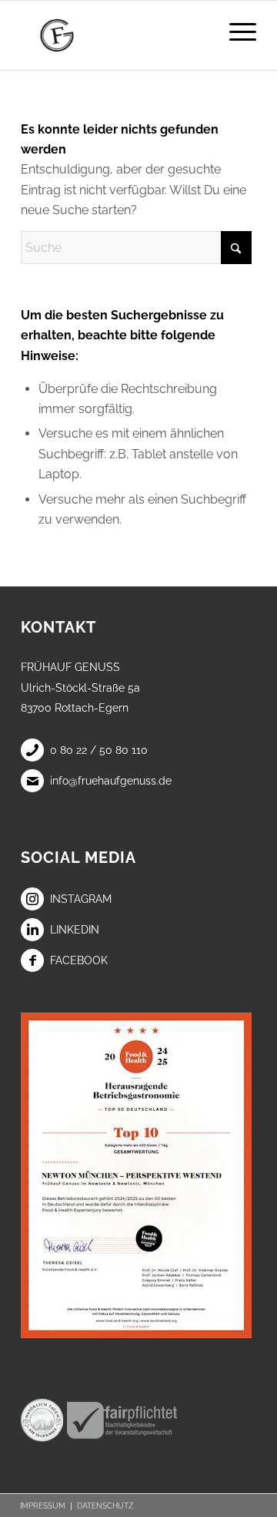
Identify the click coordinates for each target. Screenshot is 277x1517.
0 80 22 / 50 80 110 (99, 750)
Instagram (81, 899)
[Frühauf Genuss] (115, 35)
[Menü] (235, 31)
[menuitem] (235, 31)
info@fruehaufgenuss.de (111, 781)
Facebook (79, 960)
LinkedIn (74, 930)
